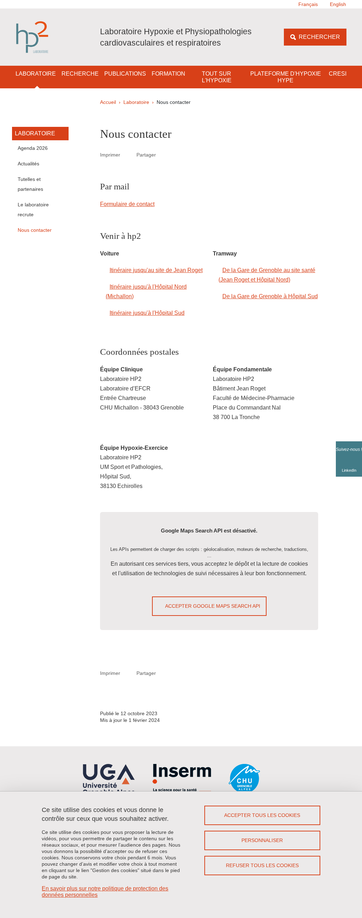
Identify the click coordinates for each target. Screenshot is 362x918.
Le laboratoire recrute (33, 209)
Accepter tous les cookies (262, 815)
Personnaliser (262, 840)
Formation (168, 74)
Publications (125, 74)
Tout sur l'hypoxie (217, 77)
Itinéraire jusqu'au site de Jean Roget (156, 270)
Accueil (108, 102)
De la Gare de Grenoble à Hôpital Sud (270, 296)
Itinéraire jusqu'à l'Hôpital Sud (147, 313)
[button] (164, 155)
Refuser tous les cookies (262, 865)
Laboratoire (36, 74)
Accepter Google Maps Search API (212, 606)
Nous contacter (35, 230)
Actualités (28, 163)
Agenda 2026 (33, 148)
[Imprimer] (128, 155)
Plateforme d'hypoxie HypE (285, 77)
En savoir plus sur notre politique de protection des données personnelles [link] (105, 891)
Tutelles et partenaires (30, 184)
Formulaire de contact (127, 204)
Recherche (80, 74)
